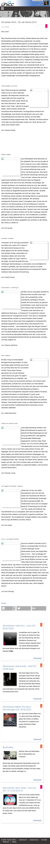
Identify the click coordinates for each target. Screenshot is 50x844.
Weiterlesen (38, 658)
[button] (8, 608)
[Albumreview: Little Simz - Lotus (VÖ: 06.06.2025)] (10, 638)
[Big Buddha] (10, 755)
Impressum (23, 840)
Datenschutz (34, 840)
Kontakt (44, 840)
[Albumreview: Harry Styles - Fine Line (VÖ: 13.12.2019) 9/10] (10, 800)
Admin (14, 842)
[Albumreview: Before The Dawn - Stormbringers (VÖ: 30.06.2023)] (10, 720)
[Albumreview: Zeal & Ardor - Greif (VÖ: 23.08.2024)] (10, 679)
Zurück (3, 603)
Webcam (6, 842)
